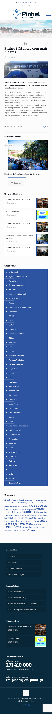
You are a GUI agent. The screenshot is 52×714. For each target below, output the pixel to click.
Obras (11, 421)
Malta (34, 517)
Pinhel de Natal (15, 430)
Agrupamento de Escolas (20, 500)
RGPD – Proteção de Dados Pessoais (21, 609)
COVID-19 (13, 316)
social (43, 527)
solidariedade (8, 531)
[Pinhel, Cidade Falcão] (26, 14)
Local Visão (13, 408)
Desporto (12, 329)
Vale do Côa (13, 465)
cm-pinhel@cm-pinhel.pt (27, 2)
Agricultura (13, 281)
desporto (39, 505)
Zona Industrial (15, 483)
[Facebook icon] (23, 5)
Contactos (11, 556)
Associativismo (15, 298)
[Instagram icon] (29, 5)
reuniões (12, 526)
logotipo (29, 518)
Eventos (12, 351)
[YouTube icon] (26, 5)
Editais (11, 338)
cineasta (13, 506)
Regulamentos (36, 524)
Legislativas (13, 404)
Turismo (12, 461)
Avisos (11, 303)
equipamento (30, 509)
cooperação (27, 506)
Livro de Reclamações (16, 574)
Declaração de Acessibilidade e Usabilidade (24, 603)
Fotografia (27, 515)
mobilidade (41, 518)
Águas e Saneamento (17, 285)
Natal (13, 521)
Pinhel (29, 521)
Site (40, 527)
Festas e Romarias (16, 364)
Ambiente (12, 289)
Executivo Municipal (16, 355)
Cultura (12, 325)
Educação (12, 342)
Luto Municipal (14, 412)
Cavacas (7, 506)
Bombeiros (36, 503)
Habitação (13, 382)
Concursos (13, 311)
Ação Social (13, 272)
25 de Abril (7, 500)
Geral (11, 377)
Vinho (11, 474)
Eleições (12, 347)
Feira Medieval (19, 515)
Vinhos (24, 531)
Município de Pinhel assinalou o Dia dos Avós (21, 174)
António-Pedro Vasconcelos (37, 500)
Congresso (19, 506)
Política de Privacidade (16, 592)
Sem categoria (14, 452)
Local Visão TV (19, 517)
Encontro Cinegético (19, 509)
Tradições (12, 456)
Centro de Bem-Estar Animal (20, 307)
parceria (24, 521)
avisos (22, 502)
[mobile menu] (48, 13)
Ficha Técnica (12, 562)
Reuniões (12, 443)
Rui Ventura (27, 527)
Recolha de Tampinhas (17, 523)
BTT (41, 503)
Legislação (13, 399)
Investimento (14, 390)
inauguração (35, 515)
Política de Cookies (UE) (16, 598)
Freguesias (13, 369)
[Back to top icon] (26, 693)
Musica (7, 520)
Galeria (11, 373)
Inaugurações (14, 386)
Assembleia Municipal (17, 294)
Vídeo (11, 470)
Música (11, 417)
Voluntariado (14, 478)
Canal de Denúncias (15, 568)
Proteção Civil (14, 434)
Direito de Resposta (16, 333)
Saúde (11, 448)
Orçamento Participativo (18, 426)
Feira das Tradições (16, 360)
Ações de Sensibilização (18, 276)
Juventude (13, 395)
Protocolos (13, 439)
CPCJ (11, 320)
